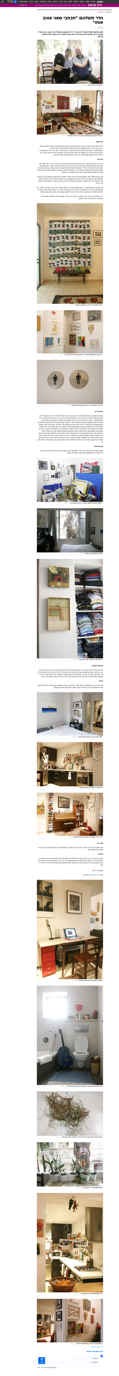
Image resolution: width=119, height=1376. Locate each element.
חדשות (93, 1)
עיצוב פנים (59, 5)
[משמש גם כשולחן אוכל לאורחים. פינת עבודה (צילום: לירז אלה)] (70, 931)
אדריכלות (46, 5)
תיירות (49, 1)
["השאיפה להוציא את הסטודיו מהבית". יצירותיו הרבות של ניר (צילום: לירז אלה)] (70, 481)
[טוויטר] (21, 5)
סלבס (70, 1)
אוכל (61, 1)
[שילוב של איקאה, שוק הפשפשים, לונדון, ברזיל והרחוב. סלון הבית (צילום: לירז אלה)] (70, 113)
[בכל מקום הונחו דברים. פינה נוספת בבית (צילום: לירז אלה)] (70, 1244)
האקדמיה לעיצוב (76, 5)
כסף (65, 1)
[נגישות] (2, 2)
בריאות (55, 1)
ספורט (87, 1)
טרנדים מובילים (67, 5)
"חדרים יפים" (95, 875)
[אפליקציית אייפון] (23, 5)
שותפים (93, 1347)
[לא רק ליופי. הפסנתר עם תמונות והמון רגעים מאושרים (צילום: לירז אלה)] (70, 816)
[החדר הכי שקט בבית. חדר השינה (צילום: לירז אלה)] (70, 531)
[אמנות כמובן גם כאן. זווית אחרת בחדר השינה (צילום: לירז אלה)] (70, 715)
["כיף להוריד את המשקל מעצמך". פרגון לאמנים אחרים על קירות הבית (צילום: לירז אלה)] (70, 333)
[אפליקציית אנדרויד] (26, 5)
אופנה (36, 1)
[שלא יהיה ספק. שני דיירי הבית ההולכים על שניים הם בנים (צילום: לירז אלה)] (70, 383)
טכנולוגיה (43, 1)
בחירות (82, 1)
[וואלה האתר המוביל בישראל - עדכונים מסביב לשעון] (100, 2)
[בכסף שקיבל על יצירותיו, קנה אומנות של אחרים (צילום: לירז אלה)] (70, 1322)
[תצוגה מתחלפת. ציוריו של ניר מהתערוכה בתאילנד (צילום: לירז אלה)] (70, 255)
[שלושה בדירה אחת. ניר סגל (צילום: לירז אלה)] (70, 63)
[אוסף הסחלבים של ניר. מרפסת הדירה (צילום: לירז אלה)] (70, 1165)
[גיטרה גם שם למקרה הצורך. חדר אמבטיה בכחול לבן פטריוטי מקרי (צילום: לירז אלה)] (70, 1037)
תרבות (76, 1)
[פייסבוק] (18, 5)
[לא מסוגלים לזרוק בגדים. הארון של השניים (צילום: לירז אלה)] (70, 610)
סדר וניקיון (52, 5)
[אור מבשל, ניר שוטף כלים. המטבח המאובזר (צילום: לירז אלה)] (70, 765)
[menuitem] (92, 2)
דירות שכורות (99, 1347)
